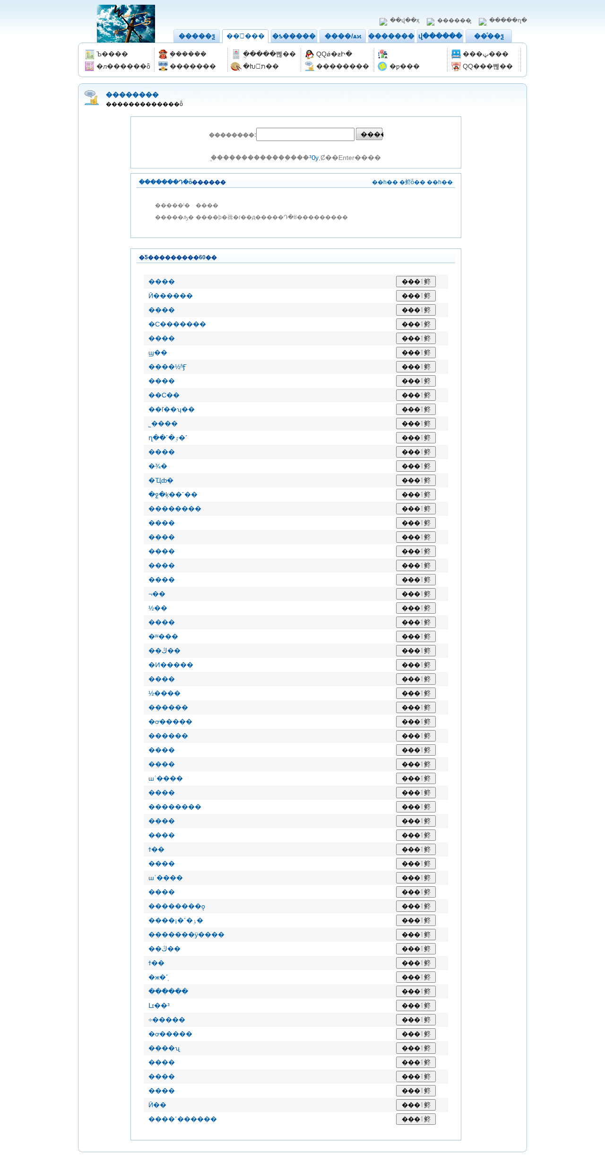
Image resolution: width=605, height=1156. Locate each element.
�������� (394, 36)
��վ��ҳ (404, 20)
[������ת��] (411, 54)
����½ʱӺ (167, 367)
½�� (157, 608)
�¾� (157, 466)
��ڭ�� (164, 650)
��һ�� (385, 182)
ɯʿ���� (165, 778)
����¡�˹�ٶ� (175, 920)
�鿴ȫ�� (412, 182)
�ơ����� (170, 721)
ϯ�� (156, 849)
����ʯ (164, 1048)
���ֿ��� (168, 991)
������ (168, 707)
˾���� (163, 423)
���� (161, 281)
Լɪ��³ (159, 1005)
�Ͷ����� (170, 665)
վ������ (440, 36)
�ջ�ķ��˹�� (173, 494)
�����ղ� (508, 20)
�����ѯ (197, 36)
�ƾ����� (294, 36)
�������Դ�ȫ (165, 182)
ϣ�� (157, 352)
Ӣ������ (170, 296)
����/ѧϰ (343, 36)
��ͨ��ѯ (489, 36)
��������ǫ (176, 906)
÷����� (166, 1020)
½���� (164, 693)
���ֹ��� (245, 36)
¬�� (156, 594)
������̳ (454, 20)
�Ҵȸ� (160, 480)
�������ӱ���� (186, 934)
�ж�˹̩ (158, 977)
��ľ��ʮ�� (171, 409)
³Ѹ (314, 157)
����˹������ (182, 1119)
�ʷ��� (163, 636)
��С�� (164, 395)
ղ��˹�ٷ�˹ (168, 437)
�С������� (177, 324)
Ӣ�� (157, 1105)
